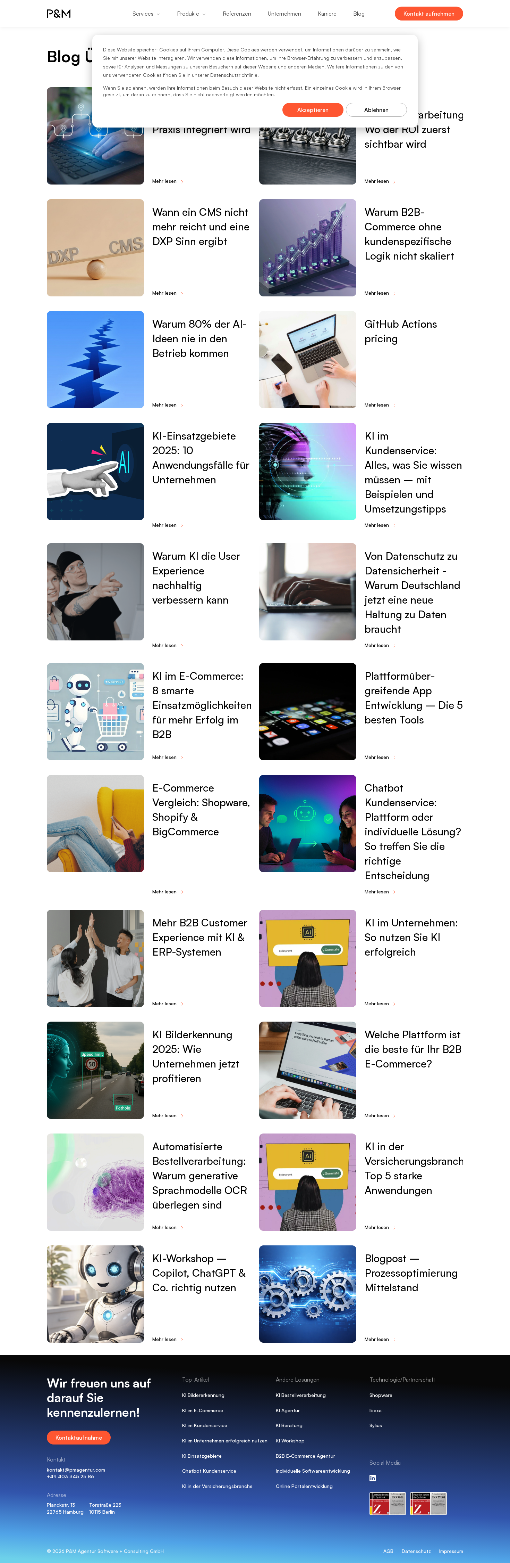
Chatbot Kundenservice (209, 1471)
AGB (388, 1551)
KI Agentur (288, 1410)
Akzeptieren (313, 109)
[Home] (67, 13)
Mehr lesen (164, 181)
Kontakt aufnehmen (428, 13)
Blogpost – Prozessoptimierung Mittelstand (411, 1273)
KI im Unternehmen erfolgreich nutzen (224, 1440)
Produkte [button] (188, 13)
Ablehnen (376, 109)
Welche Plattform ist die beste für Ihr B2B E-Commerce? (413, 1049)
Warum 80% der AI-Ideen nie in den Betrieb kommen (199, 338)
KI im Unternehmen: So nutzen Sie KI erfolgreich (411, 937)
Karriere (327, 13)
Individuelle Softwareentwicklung (313, 1471)
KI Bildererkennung (203, 1395)
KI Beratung (289, 1425)
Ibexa (375, 1410)
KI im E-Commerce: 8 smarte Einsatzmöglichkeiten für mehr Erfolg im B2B (202, 704)
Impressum (451, 1551)
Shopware (380, 1395)
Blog (359, 13)
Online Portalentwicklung (304, 1486)
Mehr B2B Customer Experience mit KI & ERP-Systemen (199, 937)
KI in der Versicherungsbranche (217, 1486)
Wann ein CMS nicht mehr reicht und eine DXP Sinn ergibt (200, 226)
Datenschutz (416, 1551)
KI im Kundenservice (204, 1425)
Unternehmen (284, 13)
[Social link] (372, 1478)
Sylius (375, 1425)
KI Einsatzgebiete (202, 1456)
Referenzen (237, 13)
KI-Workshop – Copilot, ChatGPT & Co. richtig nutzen (198, 1273)
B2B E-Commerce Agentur (305, 1456)
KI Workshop (290, 1440)
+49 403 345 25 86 (70, 1476)
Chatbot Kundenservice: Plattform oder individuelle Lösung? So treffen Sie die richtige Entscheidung (413, 831)
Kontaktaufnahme (79, 1437)
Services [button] (143, 13)
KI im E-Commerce (202, 1410)
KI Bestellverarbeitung (301, 1395)
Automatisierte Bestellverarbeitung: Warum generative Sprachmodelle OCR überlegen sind (199, 1175)
